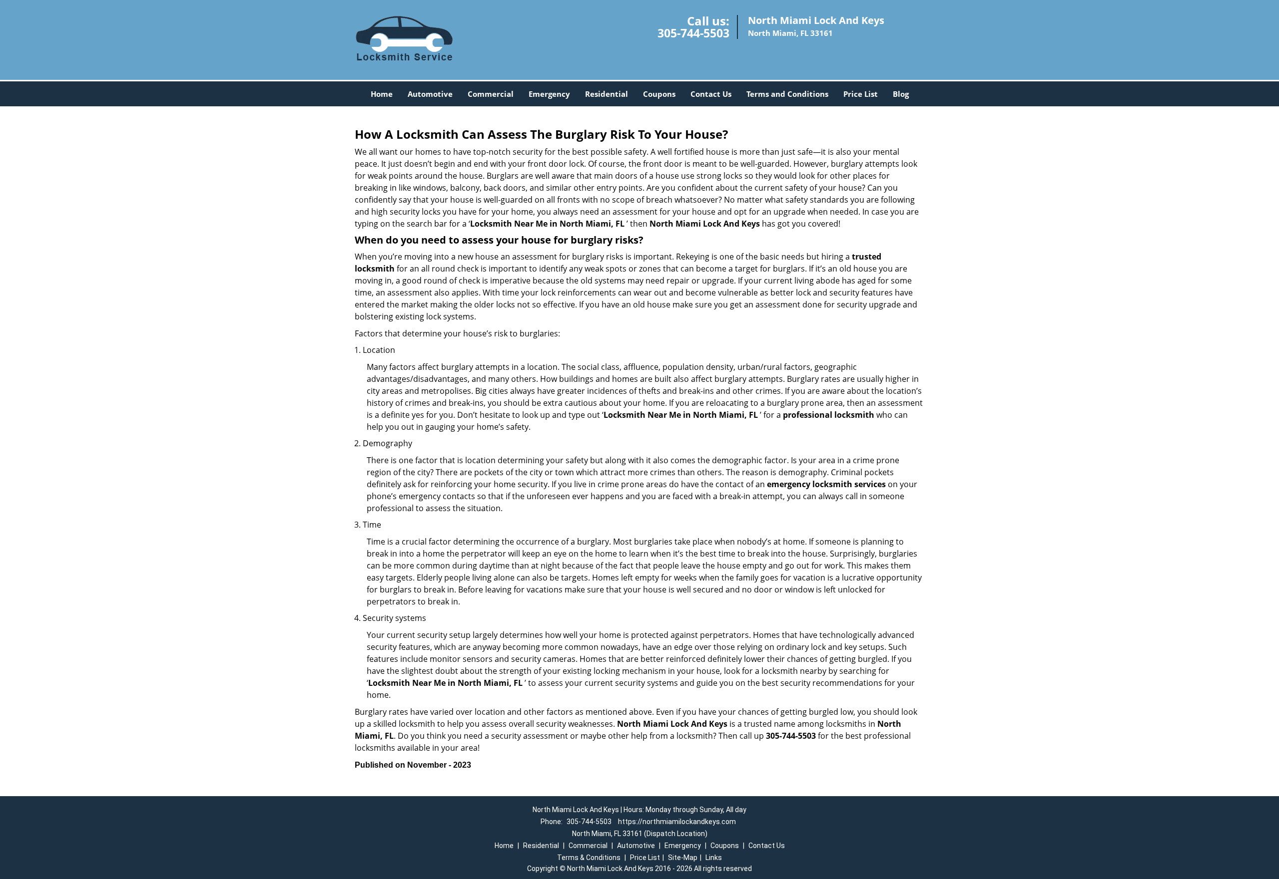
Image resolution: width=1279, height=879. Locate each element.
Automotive (430, 94)
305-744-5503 (693, 33)
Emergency (549, 94)
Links (713, 858)
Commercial (491, 94)
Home (382, 94)
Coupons (659, 94)
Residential (606, 94)
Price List (860, 94)
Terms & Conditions (589, 858)
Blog (901, 94)
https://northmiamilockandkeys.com (677, 822)
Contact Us (710, 94)
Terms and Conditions (787, 94)
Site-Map (682, 858)
